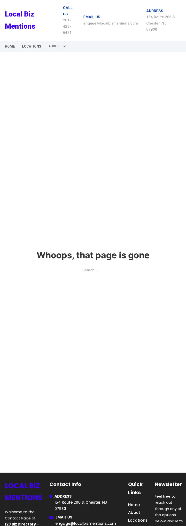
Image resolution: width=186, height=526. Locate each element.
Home (10, 46)
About (134, 512)
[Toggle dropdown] (64, 46)
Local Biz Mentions (20, 20)
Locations (31, 46)
